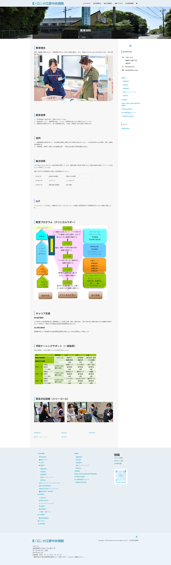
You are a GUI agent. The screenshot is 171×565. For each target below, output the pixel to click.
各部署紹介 (92, 432)
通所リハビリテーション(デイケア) (49, 483)
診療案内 (41, 494)
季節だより (117, 461)
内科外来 (43, 498)
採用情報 (124, 100)
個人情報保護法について (128, 113)
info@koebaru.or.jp (131, 70)
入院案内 (42, 515)
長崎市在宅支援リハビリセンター (49, 489)
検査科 (43, 506)
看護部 (84, 37)
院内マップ (44, 460)
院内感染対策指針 (126, 109)
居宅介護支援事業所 (45, 486)
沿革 (42, 463)
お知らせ (117, 458)
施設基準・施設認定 (47, 491)
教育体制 (64, 432)
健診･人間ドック (46, 512)
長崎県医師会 (125, 128)
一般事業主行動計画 (127, 116)
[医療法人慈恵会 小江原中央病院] (48, 3)
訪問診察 (43, 509)
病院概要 (41, 453)
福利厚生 (64, 437)
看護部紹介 (37, 432)
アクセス (42, 521)
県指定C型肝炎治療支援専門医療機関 (85, 474)
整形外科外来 (44, 500)
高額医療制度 (45, 518)
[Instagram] (136, 3)
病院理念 (43, 457)
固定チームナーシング (40, 437)
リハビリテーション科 (47, 503)
